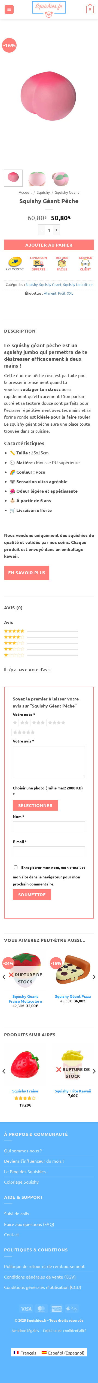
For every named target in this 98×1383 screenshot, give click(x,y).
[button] (9, 9)
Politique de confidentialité (64, 1330)
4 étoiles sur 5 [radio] (55, 722)
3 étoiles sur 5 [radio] (37, 722)
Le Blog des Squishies (25, 1171)
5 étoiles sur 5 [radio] (23, 732)
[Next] (85, 97)
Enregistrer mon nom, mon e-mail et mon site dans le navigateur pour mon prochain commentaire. (49, 875)
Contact (11, 1234)
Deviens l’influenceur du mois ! (34, 1161)
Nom (18, 816)
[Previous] (13, 97)
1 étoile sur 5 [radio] (14, 722)
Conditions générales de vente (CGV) (40, 1276)
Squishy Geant (67, 192)
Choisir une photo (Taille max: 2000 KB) (48, 790)
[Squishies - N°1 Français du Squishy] (49, 9)
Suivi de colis (16, 1213)
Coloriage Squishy (21, 1181)
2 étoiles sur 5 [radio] (24, 722)
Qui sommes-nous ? (23, 1150)
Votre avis (23, 740)
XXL (70, 293)
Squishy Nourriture (78, 284)
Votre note (24, 714)
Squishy (43, 192)
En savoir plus (26, 572)
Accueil (25, 192)
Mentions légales (25, 1330)
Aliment (50, 293)
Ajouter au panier (49, 245)
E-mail (20, 841)
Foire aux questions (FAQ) (29, 1224)
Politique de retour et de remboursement (44, 1266)
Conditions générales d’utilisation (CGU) (42, 1287)
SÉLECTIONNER (35, 805)
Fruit (61, 293)
